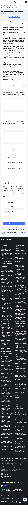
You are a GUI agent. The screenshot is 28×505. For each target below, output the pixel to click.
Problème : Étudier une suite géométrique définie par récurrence (20, 340)
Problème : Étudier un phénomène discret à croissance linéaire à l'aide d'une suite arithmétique (6, 434)
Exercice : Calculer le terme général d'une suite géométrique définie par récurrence (20, 319)
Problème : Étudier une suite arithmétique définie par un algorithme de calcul (6, 427)
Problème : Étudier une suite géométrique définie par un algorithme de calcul (20, 345)
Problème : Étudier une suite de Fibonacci (20, 407)
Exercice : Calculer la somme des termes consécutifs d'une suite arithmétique (20, 371)
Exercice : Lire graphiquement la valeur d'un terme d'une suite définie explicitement (7, 291)
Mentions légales (5, 498)
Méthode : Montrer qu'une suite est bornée (20, 433)
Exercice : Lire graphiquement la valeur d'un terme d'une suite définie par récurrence (7, 297)
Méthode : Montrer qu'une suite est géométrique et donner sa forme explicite (20, 445)
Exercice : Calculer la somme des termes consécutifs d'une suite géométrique (20, 384)
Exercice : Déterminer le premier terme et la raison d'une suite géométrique (20, 294)
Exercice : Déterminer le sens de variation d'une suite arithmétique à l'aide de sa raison (7, 415)
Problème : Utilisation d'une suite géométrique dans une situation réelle (21, 352)
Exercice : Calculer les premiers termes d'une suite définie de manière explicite (7, 271)
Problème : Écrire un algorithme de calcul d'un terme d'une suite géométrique (20, 359)
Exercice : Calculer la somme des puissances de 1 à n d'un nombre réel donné (20, 377)
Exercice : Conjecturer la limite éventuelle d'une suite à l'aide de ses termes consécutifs (7, 317)
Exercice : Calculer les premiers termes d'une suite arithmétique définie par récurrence (6, 361)
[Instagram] (20, 501)
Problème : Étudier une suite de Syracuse (20, 403)
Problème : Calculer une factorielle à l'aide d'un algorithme (7, 303)
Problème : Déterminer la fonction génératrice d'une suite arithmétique (7, 448)
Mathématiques (17, 5)
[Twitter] (16, 501)
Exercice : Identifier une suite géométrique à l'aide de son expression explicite (21, 246)
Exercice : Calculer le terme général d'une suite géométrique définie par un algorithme (20, 326)
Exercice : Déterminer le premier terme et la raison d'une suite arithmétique (7, 375)
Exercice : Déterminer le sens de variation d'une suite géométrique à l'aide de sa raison (20, 334)
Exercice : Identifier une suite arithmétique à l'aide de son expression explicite (7, 328)
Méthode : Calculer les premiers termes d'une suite (20, 416)
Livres (14, 496)
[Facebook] (12, 501)
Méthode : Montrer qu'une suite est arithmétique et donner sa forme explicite (20, 439)
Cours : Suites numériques (4, 244)
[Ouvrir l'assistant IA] (25, 500)
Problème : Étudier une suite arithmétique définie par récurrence (6, 421)
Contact (3, 496)
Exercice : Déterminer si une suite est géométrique (20, 273)
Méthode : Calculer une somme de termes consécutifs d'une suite (20, 452)
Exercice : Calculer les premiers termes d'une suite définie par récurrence (6, 277)
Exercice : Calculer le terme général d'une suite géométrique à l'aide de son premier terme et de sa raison (20, 311)
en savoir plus (22, 229)
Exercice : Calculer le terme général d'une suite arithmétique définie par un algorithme (6, 408)
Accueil (3, 5)
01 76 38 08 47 (20, 2)
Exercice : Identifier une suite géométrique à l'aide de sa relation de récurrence (20, 252)
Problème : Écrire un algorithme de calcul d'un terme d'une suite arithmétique (6, 442)
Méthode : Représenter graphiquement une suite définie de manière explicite (21, 422)
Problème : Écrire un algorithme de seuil (6, 322)
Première (9, 5)
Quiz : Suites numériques (18, 411)
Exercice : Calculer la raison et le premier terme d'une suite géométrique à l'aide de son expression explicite (21, 286)
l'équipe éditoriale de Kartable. (18, 21)
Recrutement (15, 498)
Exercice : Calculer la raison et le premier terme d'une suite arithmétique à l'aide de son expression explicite (7, 368)
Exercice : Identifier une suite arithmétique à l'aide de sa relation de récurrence (7, 334)
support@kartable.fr (8, 474)
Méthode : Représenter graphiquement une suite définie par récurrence (20, 428)
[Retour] (2, 2)
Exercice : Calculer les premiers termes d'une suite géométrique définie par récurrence (20, 279)
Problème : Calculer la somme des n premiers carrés (20, 394)
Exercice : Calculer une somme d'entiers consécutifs (20, 365)
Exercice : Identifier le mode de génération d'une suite (6, 265)
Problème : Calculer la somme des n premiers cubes (20, 399)
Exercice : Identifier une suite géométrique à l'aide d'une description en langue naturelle (20, 267)
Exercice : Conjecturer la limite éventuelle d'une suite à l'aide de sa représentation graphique (7, 310)
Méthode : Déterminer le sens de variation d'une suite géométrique (7, 255)
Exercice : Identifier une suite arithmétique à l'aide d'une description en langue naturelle (7, 349)
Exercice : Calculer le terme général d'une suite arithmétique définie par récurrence (6, 401)
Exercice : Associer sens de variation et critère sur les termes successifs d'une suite (7, 284)
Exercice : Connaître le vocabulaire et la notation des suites (6, 260)
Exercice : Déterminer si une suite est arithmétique (7, 355)
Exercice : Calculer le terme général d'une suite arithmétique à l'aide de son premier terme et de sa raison (6, 393)
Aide (9, 496)
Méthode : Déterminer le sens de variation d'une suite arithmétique (7, 249)
